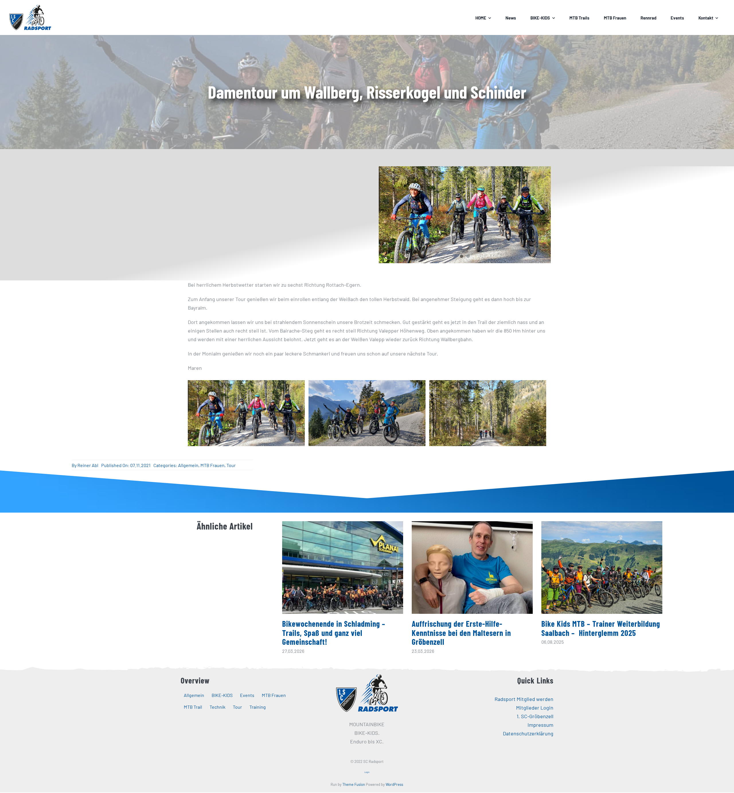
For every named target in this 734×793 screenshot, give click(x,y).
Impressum (540, 725)
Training (257, 707)
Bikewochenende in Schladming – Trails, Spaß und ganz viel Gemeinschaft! (333, 632)
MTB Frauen (212, 465)
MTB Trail (193, 707)
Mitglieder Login (534, 707)
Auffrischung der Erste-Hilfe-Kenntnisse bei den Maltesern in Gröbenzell (461, 632)
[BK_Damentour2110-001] (367, 413)
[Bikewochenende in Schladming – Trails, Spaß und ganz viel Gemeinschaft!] (342, 567)
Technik (217, 707)
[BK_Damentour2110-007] (487, 413)
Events (247, 695)
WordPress (394, 784)
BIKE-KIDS (222, 695)
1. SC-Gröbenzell (535, 716)
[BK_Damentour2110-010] (246, 413)
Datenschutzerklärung (528, 733)
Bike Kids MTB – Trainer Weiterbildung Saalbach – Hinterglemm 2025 (600, 628)
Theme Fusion (353, 784)
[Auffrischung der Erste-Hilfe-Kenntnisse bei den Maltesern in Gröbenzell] (472, 567)
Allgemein (188, 465)
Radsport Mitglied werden (524, 699)
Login (367, 772)
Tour (231, 465)
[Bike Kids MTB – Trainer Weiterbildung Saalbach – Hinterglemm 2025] (601, 567)
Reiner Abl (87, 465)
